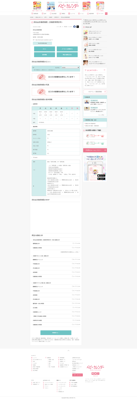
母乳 (96, 21)
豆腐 (94, 20)
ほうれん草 (92, 21)
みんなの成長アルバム (37, 359)
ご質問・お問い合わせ (77, 374)
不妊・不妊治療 (52, 366)
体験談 (63, 13)
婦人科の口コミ (52, 69)
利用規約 (74, 370)
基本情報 (44, 54)
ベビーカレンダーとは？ (77, 359)
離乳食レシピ (62, 359)
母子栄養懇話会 (74, 386)
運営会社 (74, 361)
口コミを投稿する (68, 49)
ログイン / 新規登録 (95, 91)
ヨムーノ (60, 389)
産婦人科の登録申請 (90, 123)
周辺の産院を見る (67, 54)
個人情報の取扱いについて (77, 363)
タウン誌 (62, 363)
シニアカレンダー (62, 384)
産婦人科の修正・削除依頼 (92, 125)
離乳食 (86, 20)
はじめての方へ (92, 70)
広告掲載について (75, 368)
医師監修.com (61, 391)
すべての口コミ (37, 69)
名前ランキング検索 (49, 384)
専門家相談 (62, 357)
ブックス (101, 13)
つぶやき (35, 363)
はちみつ (90, 20)
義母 (89, 23)
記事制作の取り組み (76, 357)
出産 (49, 363)
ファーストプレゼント (49, 382)
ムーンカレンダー (62, 386)
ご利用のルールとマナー (93, 150)
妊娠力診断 (87, 21)
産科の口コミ (44, 69)
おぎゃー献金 (73, 384)
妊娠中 (50, 361)
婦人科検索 (35, 370)
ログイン (74, 372)
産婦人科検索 (35, 368)
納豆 (87, 23)
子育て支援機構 (74, 382)
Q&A (45, 13)
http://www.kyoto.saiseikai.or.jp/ (43, 39)
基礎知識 (36, 13)
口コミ (44, 49)
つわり (99, 21)
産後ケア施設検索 (36, 366)
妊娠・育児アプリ (36, 382)
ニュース (72, 13)
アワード (46, 386)
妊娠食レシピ (62, 361)
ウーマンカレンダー (62, 382)
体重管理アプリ (36, 384)
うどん (102, 21)
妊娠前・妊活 (51, 359)
